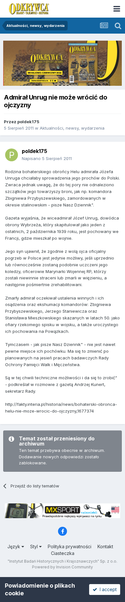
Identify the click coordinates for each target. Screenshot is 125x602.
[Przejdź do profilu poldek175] (11, 154)
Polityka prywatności (69, 546)
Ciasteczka (62, 553)
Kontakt (105, 546)
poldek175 (28, 121)
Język (14, 546)
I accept (107, 589)
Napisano (47, 158)
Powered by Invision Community (62, 567)
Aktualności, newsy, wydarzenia (72, 128)
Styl (34, 546)
